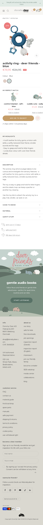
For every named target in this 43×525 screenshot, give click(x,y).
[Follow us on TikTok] (24, 490)
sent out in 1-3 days (13, 225)
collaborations (29, 378)
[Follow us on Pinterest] (15, 490)
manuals (6, 411)
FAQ (4, 392)
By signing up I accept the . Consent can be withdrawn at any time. (22, 468)
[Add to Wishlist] (17, 94)
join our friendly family (29, 360)
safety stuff (8, 217)
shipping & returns (10, 419)
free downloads (30, 334)
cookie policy (8, 431)
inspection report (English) (30, 350)
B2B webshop (29, 370)
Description (8, 165)
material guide (8, 400)
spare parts (7, 408)
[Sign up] (35, 472)
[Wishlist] (33, 11)
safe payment (11, 230)
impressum (28, 355)
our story (27, 326)
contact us (7, 396)
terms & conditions (10, 423)
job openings (29, 338)
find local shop (8, 404)
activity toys (14, 18)
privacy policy (8, 427)
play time (5, 18)
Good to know (9, 205)
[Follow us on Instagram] (10, 490)
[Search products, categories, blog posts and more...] (8, 11)
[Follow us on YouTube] (20, 490)
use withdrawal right (10, 435)
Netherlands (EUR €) (10, 499)
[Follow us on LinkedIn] (29, 490)
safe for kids (28, 330)
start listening (21, 300)
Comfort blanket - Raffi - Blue (14, 105)
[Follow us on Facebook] (5, 490)
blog (25, 381)
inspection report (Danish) (30, 343)
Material (6, 211)
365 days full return (13, 235)
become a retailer (30, 366)
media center (29, 374)
